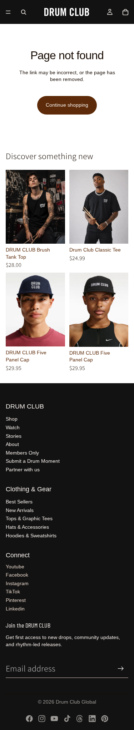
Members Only (22, 453)
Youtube (15, 566)
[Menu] (8, 12)
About (12, 444)
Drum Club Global (76, 702)
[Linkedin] (92, 718)
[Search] (23, 12)
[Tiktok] (67, 718)
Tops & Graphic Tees (29, 518)
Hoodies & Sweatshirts (31, 535)
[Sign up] (120, 668)
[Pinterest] (104, 718)
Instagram (17, 583)
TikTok (13, 591)
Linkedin (15, 609)
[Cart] (125, 12)
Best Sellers (19, 502)
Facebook (17, 575)
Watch (13, 427)
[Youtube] (54, 718)
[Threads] (79, 718)
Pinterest (16, 600)
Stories (13, 436)
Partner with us (23, 469)
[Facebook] (29, 718)
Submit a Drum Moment (33, 461)
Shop (12, 419)
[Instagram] (42, 718)
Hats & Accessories (27, 527)
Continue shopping (67, 105)
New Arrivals (20, 510)
